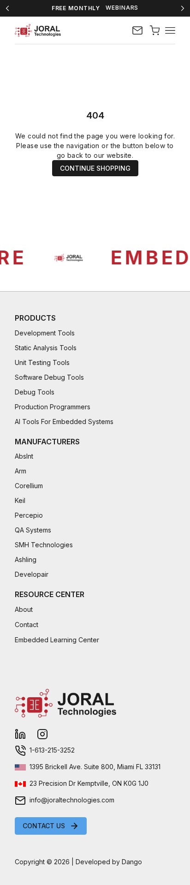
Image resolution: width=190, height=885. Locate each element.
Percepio (29, 515)
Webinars (122, 8)
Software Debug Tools (49, 377)
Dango (132, 862)
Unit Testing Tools (42, 362)
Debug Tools (34, 392)
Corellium (29, 486)
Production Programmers (52, 407)
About (24, 609)
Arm (20, 471)
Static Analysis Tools (46, 348)
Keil (20, 500)
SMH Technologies (44, 545)
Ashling (25, 559)
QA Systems (33, 530)
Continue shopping (95, 168)
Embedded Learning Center (57, 640)
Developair (31, 574)
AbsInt (24, 456)
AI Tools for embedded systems (64, 421)
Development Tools (45, 333)
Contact (26, 624)
